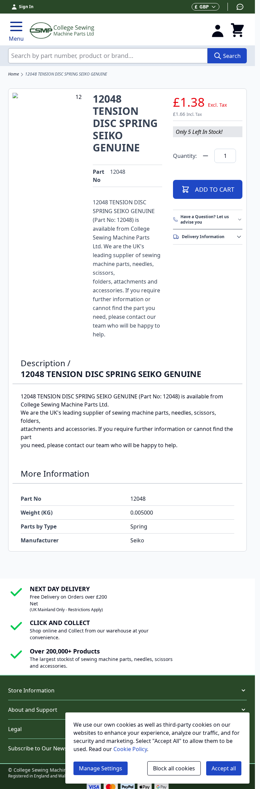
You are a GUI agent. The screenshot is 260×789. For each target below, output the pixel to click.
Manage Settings (100, 768)
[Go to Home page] (116, 30)
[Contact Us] (236, 7)
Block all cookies (174, 768)
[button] (127, 690)
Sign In (26, 6)
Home (13, 74)
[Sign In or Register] (217, 30)
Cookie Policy (130, 749)
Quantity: (185, 156)
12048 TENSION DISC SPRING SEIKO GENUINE (66, 74)
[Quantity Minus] (205, 156)
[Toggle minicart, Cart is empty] (237, 30)
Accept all (224, 768)
